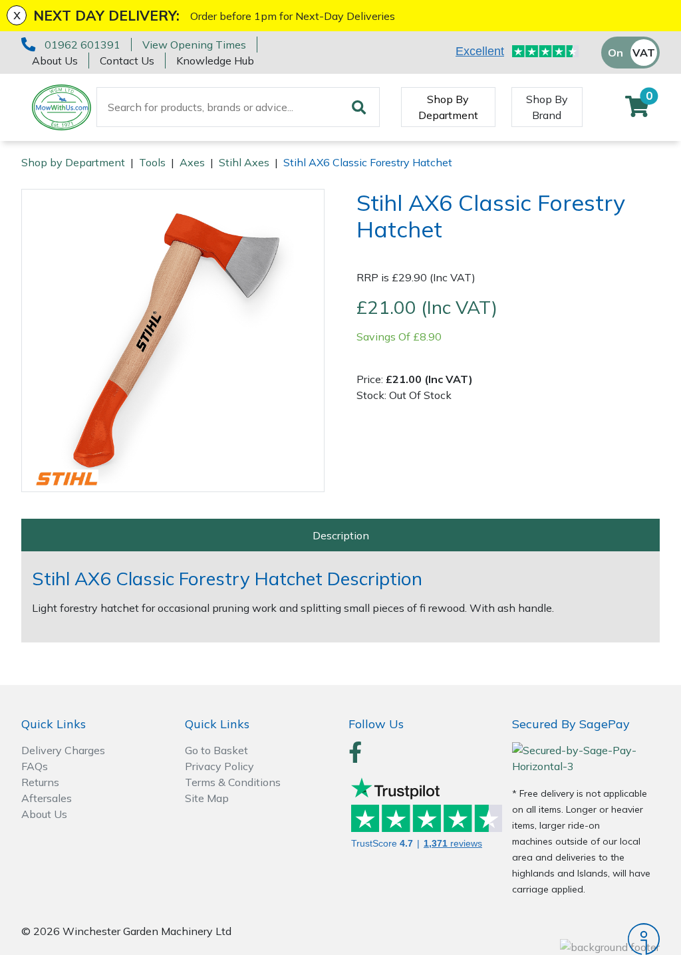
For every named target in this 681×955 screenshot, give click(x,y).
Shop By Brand (547, 107)
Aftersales (46, 798)
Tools (152, 162)
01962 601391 (82, 44)
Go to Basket (216, 750)
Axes (192, 162)
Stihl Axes (244, 162)
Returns (40, 782)
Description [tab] (341, 535)
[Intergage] (586, 939)
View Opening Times (194, 44)
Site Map (207, 798)
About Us (55, 60)
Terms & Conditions (233, 782)
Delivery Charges (63, 750)
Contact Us (127, 60)
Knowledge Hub (215, 60)
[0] (637, 110)
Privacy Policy (219, 766)
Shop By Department (448, 107)
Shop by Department (73, 162)
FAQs (34, 766)
